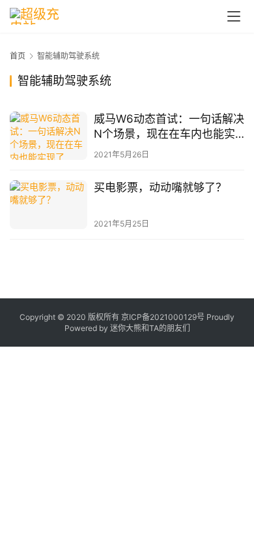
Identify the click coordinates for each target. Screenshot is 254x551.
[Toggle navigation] (233, 16)
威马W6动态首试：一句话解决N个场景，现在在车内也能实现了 (169, 127)
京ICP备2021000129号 (163, 317)
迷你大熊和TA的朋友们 (150, 328)
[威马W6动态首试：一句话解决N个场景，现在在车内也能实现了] (48, 136)
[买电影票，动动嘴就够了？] (48, 204)
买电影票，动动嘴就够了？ (160, 187)
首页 (17, 56)
